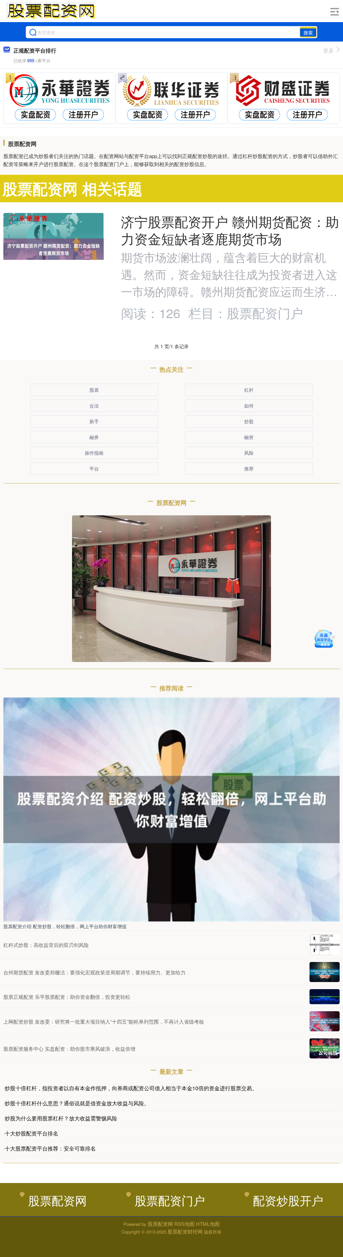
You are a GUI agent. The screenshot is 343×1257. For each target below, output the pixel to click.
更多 (328, 50)
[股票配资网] (51, 11)
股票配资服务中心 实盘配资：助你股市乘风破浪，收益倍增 (69, 1048)
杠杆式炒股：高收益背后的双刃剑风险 (46, 944)
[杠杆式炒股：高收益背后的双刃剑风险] (325, 945)
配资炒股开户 (288, 1199)
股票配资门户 (170, 1199)
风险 (249, 452)
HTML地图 (208, 1223)
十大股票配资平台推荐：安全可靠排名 (50, 1148)
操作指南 (94, 452)
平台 (94, 468)
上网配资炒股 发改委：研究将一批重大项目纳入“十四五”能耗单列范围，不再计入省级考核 (103, 1021)
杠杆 (249, 389)
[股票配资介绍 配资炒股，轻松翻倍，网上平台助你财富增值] (171, 808)
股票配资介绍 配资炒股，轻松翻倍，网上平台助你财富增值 (65, 926)
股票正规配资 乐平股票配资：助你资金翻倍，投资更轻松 (66, 996)
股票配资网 (57, 1199)
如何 (249, 405)
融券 (94, 437)
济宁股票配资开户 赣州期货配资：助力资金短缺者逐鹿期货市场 (230, 230)
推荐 (249, 468)
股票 (94, 389)
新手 (94, 421)
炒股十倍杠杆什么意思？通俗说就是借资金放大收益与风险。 (77, 1103)
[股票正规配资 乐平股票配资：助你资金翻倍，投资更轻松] (325, 996)
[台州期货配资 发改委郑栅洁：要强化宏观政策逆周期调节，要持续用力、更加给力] (325, 972)
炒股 (249, 421)
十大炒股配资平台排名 (31, 1133)
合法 (94, 405)
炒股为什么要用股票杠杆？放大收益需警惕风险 (61, 1118)
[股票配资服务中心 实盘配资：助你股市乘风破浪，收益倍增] (325, 1048)
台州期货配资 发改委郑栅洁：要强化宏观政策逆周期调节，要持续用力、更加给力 (94, 972)
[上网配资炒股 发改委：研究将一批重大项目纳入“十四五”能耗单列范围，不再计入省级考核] (325, 1021)
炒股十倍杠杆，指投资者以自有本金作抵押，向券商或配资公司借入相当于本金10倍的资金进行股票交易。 (131, 1088)
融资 (249, 437)
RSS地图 (184, 1223)
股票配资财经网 (185, 1231)
